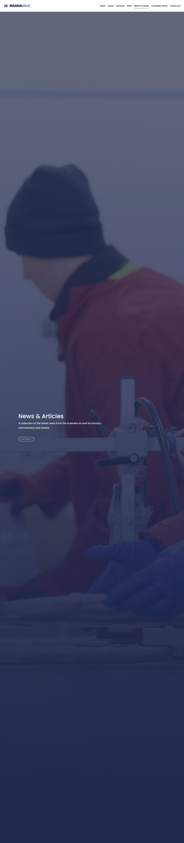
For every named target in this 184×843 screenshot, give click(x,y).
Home (102, 6)
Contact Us (175, 6)
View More (25, 439)
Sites (129, 6)
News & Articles (141, 6)
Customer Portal (159, 6)
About (111, 6)
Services (120, 6)
